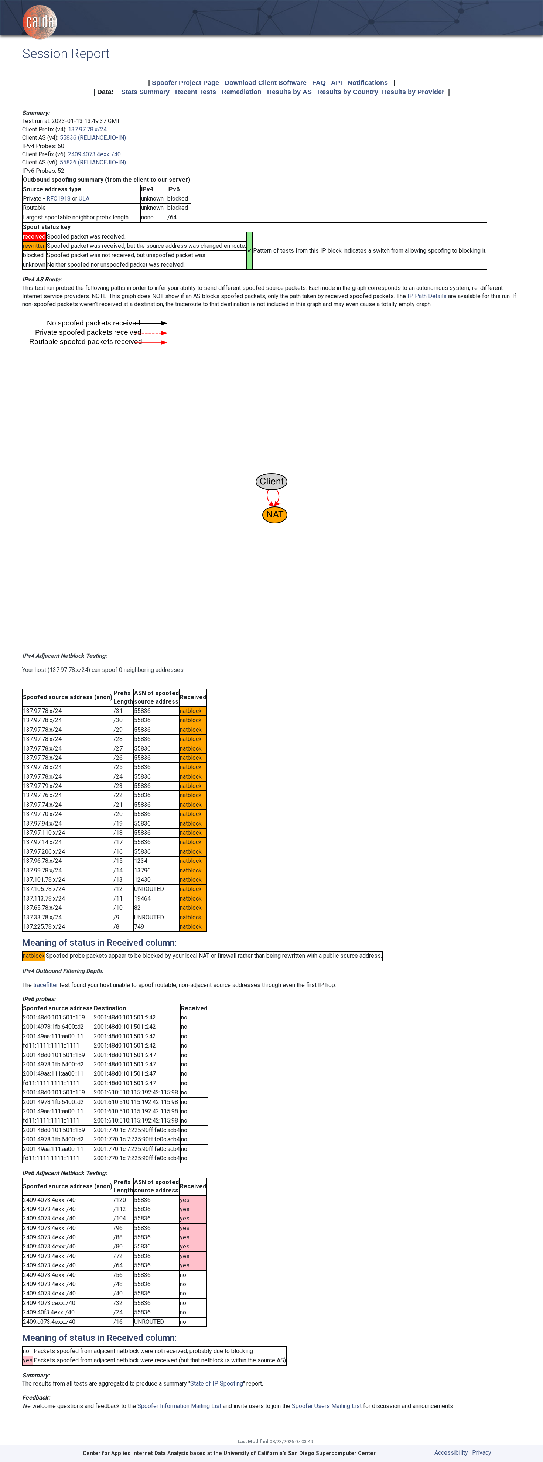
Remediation (242, 92)
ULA (84, 198)
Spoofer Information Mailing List (179, 1406)
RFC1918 (59, 198)
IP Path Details (427, 296)
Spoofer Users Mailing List (327, 1406)
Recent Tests (195, 92)
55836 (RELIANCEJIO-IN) (93, 137)
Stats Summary (145, 92)
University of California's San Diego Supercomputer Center (299, 1453)
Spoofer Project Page (185, 82)
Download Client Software (266, 82)
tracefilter (45, 984)
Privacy (481, 1452)
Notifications (368, 82)
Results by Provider (413, 92)
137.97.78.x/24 (87, 129)
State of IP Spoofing (216, 1383)
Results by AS (289, 92)
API (336, 82)
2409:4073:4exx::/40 (94, 154)
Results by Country (347, 92)
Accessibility (451, 1452)
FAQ (319, 82)
